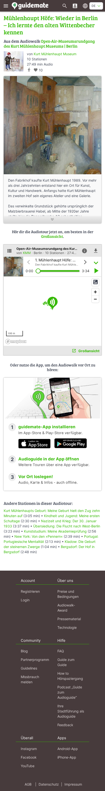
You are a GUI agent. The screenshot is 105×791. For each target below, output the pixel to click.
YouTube (27, 766)
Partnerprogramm (35, 659)
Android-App (67, 749)
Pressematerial (69, 619)
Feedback (65, 725)
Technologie (67, 627)
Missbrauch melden (30, 679)
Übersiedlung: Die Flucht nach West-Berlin (66, 526)
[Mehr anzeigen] (52, 220)
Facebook (29, 757)
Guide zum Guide (65, 662)
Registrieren (30, 591)
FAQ (60, 651)
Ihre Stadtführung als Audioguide (70, 711)
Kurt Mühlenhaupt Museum (55, 54)
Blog (24, 651)
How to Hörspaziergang (70, 676)
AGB (28, 784)
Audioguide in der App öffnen (48, 458)
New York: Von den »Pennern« (38, 536)
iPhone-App (66, 757)
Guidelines (29, 668)
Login (25, 600)
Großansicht (52, 236)
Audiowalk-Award (66, 607)
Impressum (73, 784)
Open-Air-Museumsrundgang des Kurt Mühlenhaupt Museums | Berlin (49, 43)
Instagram (29, 749)
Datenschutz (49, 784)
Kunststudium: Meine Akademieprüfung (55, 531)
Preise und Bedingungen (68, 594)
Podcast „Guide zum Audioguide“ (69, 692)
